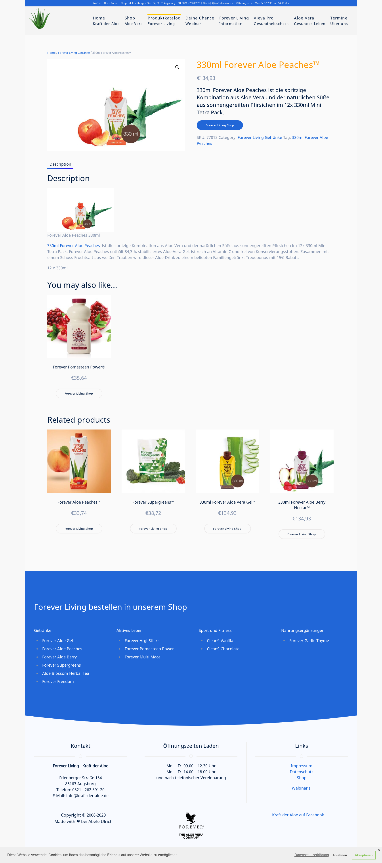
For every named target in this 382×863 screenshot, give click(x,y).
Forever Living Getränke (74, 53)
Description (60, 164)
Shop (301, 777)
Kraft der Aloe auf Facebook (298, 814)
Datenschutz (301, 771)
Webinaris (301, 788)
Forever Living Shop (220, 125)
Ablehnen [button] (339, 855)
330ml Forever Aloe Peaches (73, 245)
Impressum (301, 765)
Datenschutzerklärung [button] (311, 855)
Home (51, 53)
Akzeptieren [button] (364, 855)
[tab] (58, 164)
